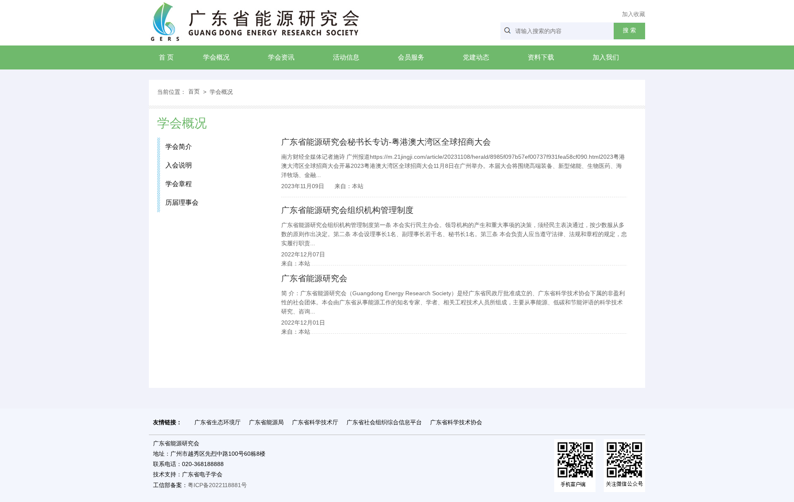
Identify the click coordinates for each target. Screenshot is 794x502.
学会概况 (216, 57)
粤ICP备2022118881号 (217, 485)
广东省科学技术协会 (456, 422)
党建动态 (476, 57)
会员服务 (411, 57)
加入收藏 (633, 14)
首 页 (166, 57)
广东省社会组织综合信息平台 (384, 422)
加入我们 (606, 57)
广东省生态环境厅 (217, 422)
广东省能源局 (266, 422)
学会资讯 (281, 57)
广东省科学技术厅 (315, 422)
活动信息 (346, 57)
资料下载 (541, 57)
